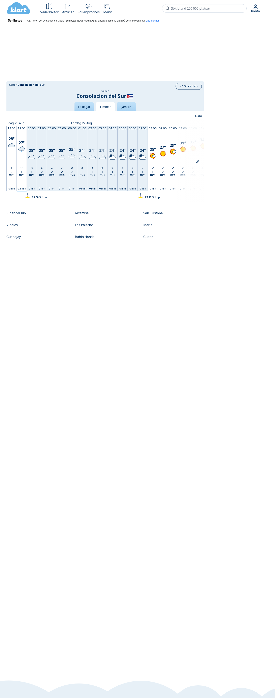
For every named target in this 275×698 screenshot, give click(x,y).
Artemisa (82, 213)
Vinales (12, 225)
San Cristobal (153, 213)
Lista (198, 116)
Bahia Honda (84, 237)
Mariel (148, 225)
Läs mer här (152, 20)
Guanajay (13, 237)
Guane (148, 237)
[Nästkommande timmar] (198, 161)
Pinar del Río (16, 213)
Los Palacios (84, 225)
